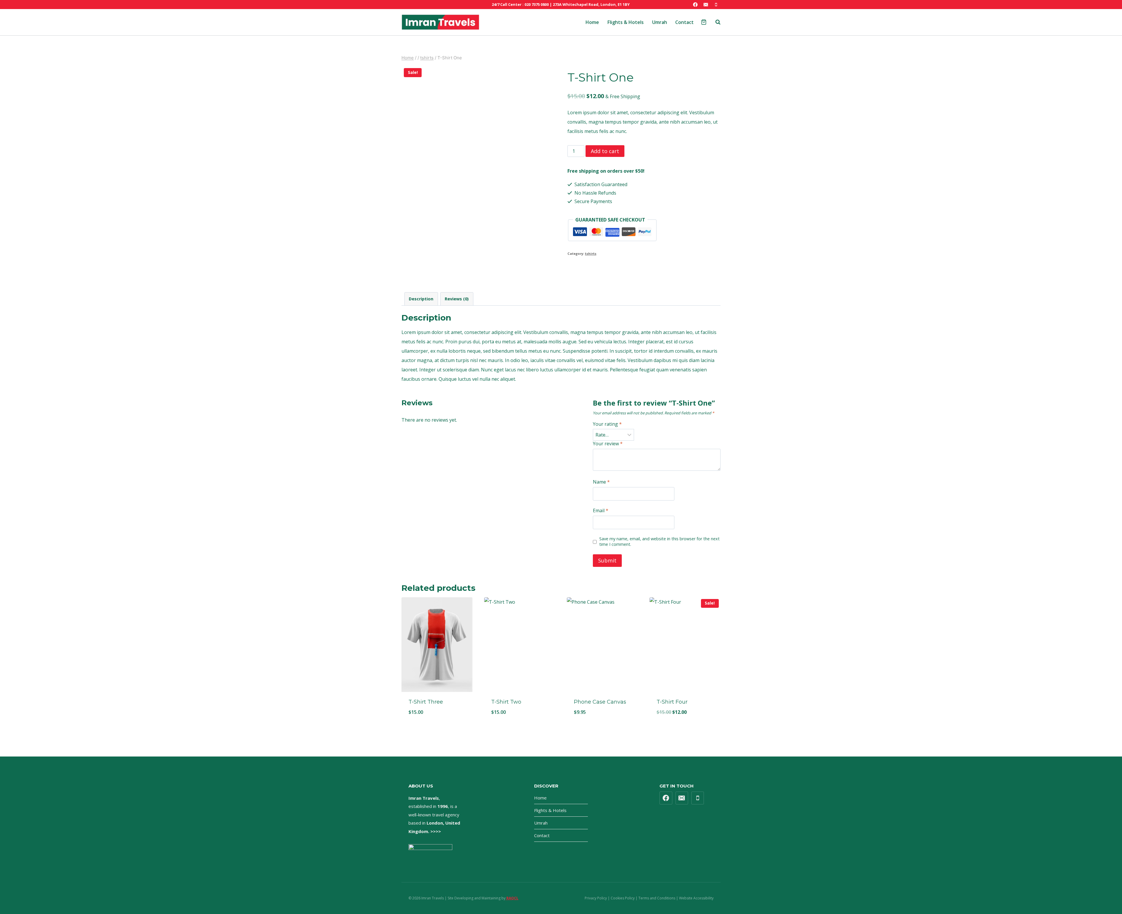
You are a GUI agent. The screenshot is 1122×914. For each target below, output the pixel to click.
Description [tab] (421, 299)
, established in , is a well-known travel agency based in (434, 814)
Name (601, 482)
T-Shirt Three (425, 702)
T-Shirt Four (672, 702)
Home (592, 22)
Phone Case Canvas (600, 702)
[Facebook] (695, 4)
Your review (608, 444)
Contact (684, 22)
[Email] (705, 4)
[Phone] (716, 4)
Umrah (659, 22)
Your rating (607, 424)
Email (600, 511)
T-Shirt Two (506, 702)
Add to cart (605, 151)
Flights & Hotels (625, 22)
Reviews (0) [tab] (457, 299)
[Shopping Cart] (704, 22)
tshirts (590, 253)
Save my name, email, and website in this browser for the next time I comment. (659, 541)
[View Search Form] (715, 22)
